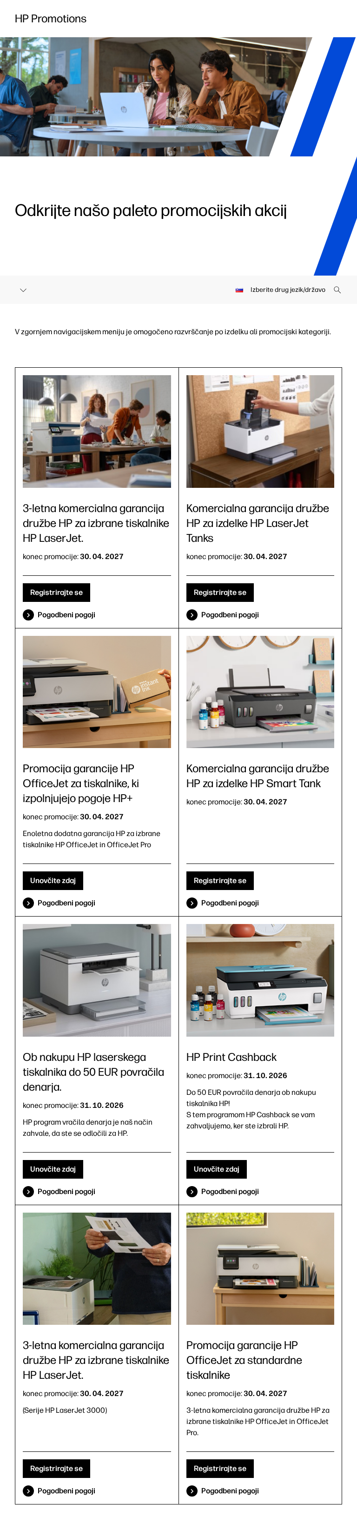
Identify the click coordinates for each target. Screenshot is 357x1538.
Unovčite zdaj (53, 880)
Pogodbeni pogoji (66, 614)
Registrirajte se (56, 592)
